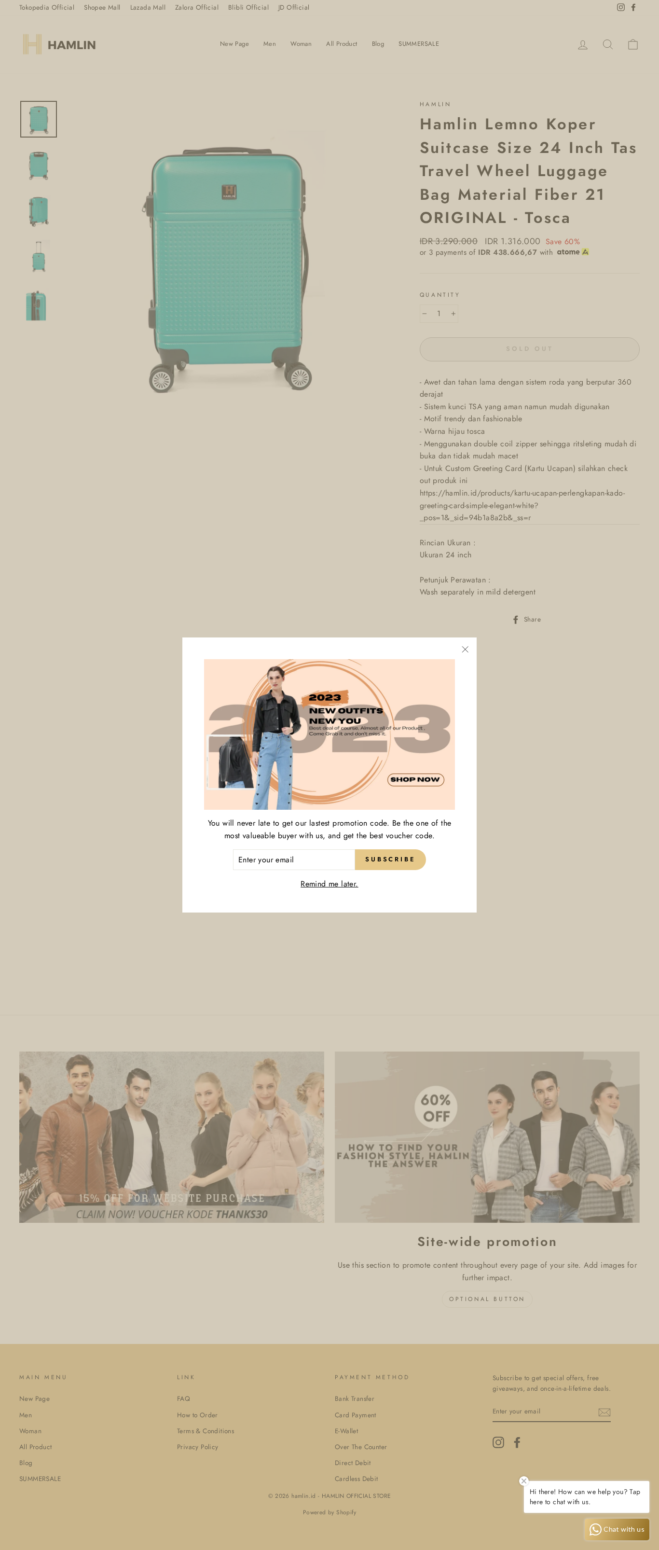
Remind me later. (329, 883)
